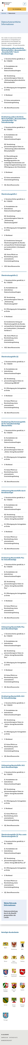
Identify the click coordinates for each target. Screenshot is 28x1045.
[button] (2, 10)
